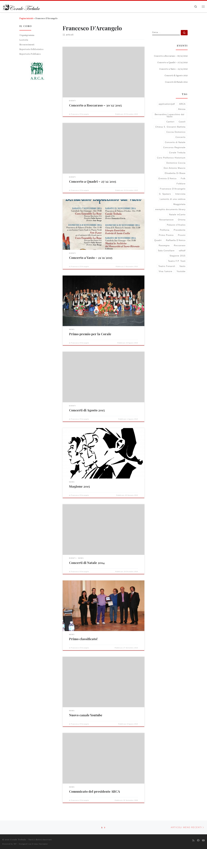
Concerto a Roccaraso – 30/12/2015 (95, 105)
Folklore (181, 183)
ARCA (182, 104)
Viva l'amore (165, 271)
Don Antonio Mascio (174, 168)
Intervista (180, 194)
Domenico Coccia (175, 163)
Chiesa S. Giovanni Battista (170, 127)
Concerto (180, 137)
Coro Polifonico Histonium (171, 157)
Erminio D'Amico (168, 178)
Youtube (181, 271)
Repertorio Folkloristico (31, 49)
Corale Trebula (177, 152)
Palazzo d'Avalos (176, 225)
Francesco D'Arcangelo (80, 114)
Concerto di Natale (175, 142)
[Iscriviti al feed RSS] (193, 840)
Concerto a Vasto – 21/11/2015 (90, 257)
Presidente (179, 230)
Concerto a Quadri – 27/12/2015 (92, 181)
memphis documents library (170, 209)
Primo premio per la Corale (90, 334)
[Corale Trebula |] (21, 6)
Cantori (170, 121)
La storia (23, 40)
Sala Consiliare (166, 250)
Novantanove (166, 219)
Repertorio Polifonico (30, 54)
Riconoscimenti (26, 44)
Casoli (182, 121)
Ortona (181, 219)
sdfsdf (182, 250)
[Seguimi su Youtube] (203, 840)
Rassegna (164, 245)
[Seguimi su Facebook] (198, 840)
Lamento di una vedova (172, 199)
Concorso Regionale (174, 147)
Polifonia (164, 230)
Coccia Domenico (175, 132)
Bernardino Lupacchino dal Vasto (169, 115)
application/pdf (167, 104)
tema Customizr (41, 844)
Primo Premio (166, 235)
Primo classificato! (83, 639)
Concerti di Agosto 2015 (87, 410)
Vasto (182, 266)
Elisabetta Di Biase (175, 173)
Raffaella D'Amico (175, 240)
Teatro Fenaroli (166, 266)
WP (15, 844)
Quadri (158, 240)
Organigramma (26, 35)
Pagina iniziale (26, 18)
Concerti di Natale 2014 (87, 562)
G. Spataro (165, 194)
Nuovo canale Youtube (85, 715)
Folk (183, 178)
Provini (181, 235)
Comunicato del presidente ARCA (94, 791)
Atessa (181, 109)
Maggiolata (179, 204)
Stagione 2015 (79, 486)
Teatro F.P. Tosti (176, 261)
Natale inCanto (177, 214)
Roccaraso (179, 245)
